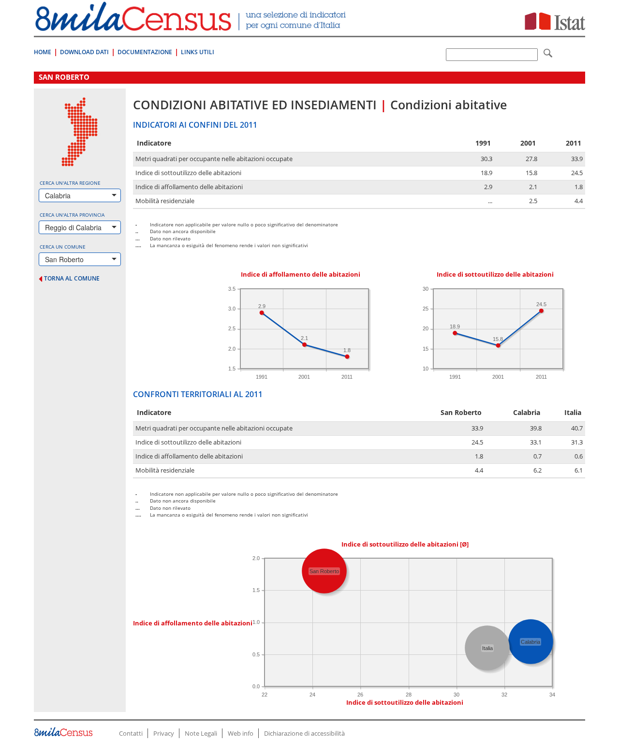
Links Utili (197, 52)
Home (42, 52)
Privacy (163, 733)
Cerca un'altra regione (70, 182)
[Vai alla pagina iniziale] (192, 25)
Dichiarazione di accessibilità (304, 733)
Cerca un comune (63, 246)
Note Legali (201, 733)
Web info (240, 733)
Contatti (131, 733)
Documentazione (145, 52)
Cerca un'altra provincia (72, 214)
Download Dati (84, 52)
